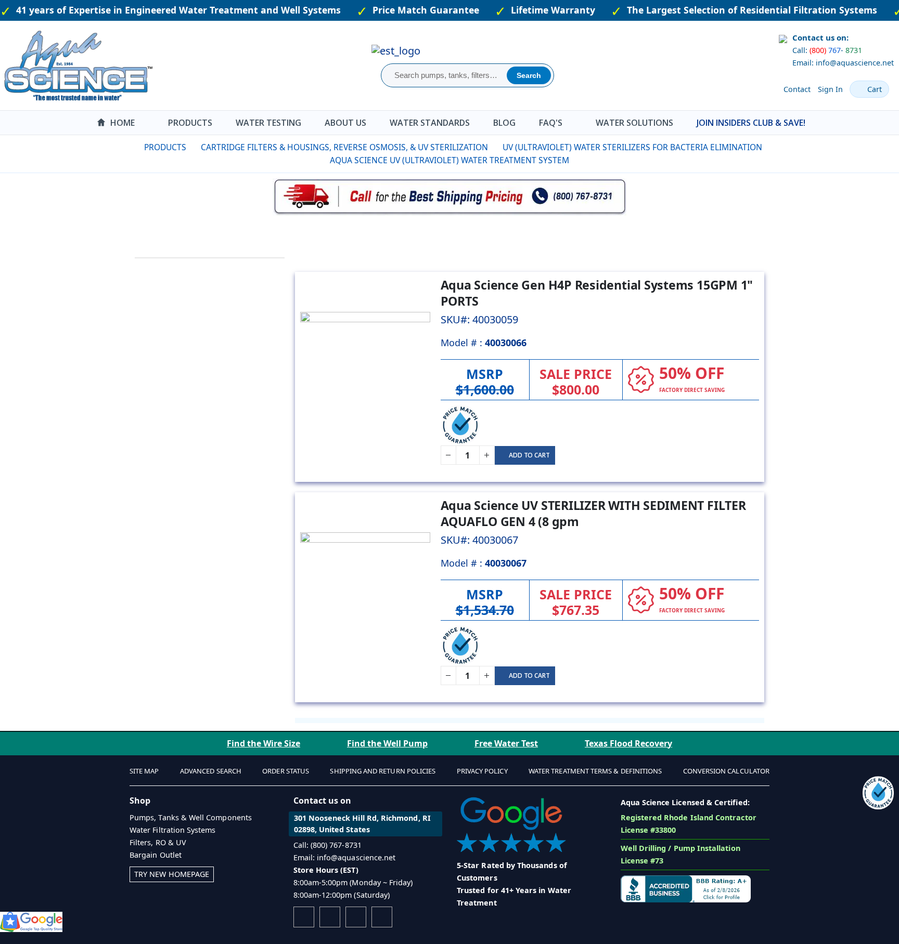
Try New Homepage (171, 874)
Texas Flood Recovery (628, 743)
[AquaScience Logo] (78, 65)
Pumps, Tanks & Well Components (191, 817)
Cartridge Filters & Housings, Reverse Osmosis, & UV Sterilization (344, 147)
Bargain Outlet (156, 855)
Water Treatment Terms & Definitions (595, 771)
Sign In (830, 89)
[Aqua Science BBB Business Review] (686, 888)
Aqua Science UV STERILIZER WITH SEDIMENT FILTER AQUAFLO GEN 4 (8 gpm (593, 513)
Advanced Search (210, 771)
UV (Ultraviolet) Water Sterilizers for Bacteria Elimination (632, 147)
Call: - (827, 50)
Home (126, 147)
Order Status (285, 771)
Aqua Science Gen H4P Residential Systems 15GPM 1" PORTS (597, 293)
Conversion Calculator (726, 771)
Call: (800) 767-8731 (327, 845)
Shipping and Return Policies (382, 771)
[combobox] (445, 75)
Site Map (144, 771)
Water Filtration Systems (173, 830)
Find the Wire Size (263, 743)
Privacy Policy (482, 771)
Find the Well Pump (387, 743)
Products (165, 147)
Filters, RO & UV (158, 842)
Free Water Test (506, 743)
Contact (797, 89)
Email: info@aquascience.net (843, 63)
